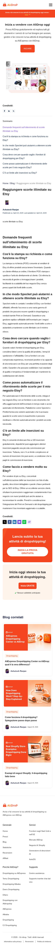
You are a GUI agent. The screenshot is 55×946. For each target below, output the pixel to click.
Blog (12, 183)
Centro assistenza (36, 873)
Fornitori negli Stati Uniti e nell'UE (40, 832)
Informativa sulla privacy (12, 942)
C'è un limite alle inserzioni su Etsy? (20, 173)
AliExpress (7, 909)
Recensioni (7, 853)
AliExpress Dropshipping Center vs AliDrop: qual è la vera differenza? (27, 663)
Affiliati (5, 858)
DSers (5, 895)
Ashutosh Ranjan (11, 209)
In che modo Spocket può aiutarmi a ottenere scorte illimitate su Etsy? (27, 147)
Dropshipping (8, 920)
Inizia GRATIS (27, 586)
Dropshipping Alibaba (12, 884)
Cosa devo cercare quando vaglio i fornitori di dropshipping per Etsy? (24, 156)
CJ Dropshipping (10, 925)
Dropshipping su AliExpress (14, 873)
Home (5, 183)
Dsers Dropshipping (11, 889)
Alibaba (6, 914)
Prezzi (5, 836)
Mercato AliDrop (36, 840)
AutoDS (32, 859)
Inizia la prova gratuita (27, 551)
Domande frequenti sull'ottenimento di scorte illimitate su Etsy (24, 129)
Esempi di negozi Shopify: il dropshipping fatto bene (26, 775)
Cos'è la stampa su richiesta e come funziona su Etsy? (25, 138)
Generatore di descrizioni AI (39, 852)
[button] (50, 5)
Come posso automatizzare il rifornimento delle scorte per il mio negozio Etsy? (25, 166)
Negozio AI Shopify (37, 845)
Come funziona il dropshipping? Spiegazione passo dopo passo (21, 719)
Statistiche (7, 847)
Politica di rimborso (44, 942)
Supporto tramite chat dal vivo (39, 880)
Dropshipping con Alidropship (10, 902)
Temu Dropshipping (11, 878)
